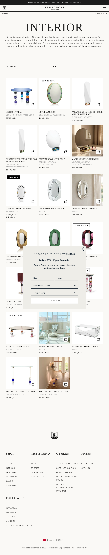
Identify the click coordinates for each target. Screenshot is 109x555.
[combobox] (53, 285)
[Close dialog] (83, 249)
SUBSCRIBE (54, 301)
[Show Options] (75, 285)
